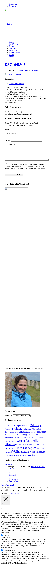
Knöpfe (17, 435)
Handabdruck (16, 432)
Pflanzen (10, 444)
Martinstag (42, 435)
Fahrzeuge (35, 425)
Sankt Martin (18, 444)
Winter (31, 454)
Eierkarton (27, 425)
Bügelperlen (18, 425)
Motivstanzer (9, 437)
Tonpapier (29, 448)
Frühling (17, 428)
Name (7, 129)
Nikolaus (27, 437)
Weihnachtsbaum (37, 452)
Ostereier (34, 437)
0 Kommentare (21, 70)
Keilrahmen (9, 435)
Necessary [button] (5, 533)
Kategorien (9, 415)
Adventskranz (8, 425)
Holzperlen (30, 432)
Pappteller (32, 440)
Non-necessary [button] (6, 548)
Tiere (18, 448)
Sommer (9, 447)
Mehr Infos (15, 493)
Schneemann (38, 444)
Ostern (21, 440)
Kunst (36, 434)
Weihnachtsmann (21, 455)
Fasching (8, 429)
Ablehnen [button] (5, 493)
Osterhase (40, 437)
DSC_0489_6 (15, 64)
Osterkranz (13, 441)
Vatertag (8, 452)
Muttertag (19, 437)
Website (8, 140)
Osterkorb (7, 441)
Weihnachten (20, 451)
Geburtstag (36, 429)
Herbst (23, 431)
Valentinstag (40, 448)
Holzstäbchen (40, 431)
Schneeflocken (27, 444)
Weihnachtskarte (10, 455)
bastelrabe (34, 70)
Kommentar (10, 144)
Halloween (8, 432)
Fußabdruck (27, 429)
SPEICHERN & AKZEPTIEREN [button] (14, 563)
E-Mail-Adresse (10, 134)
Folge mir (8, 464)
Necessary (8, 535)
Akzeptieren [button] (40, 490)
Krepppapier (26, 434)
